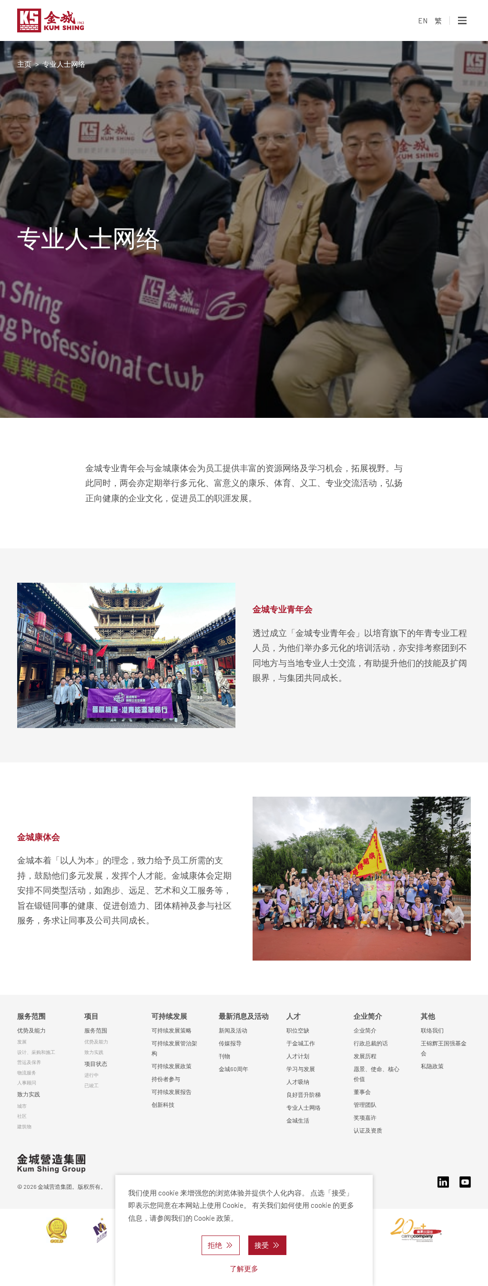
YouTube (465, 1182)
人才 (293, 1016)
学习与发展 (300, 1068)
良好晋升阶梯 (303, 1094)
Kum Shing (73, 20)
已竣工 (91, 1085)
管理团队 (365, 1104)
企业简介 (368, 1016)
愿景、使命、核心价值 (376, 1073)
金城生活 (297, 1120)
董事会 (362, 1091)
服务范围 (31, 1016)
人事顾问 (26, 1082)
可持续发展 (169, 1016)
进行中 (91, 1075)
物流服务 (26, 1072)
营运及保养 (29, 1062)
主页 (24, 64)
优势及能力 (31, 1030)
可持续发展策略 (172, 1030)
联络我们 (432, 1030)
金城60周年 (233, 1068)
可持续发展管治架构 (174, 1048)
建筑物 (24, 1126)
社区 (22, 1116)
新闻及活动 (233, 1030)
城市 (22, 1106)
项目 (91, 1016)
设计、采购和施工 (36, 1052)
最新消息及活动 (244, 1016)
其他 (428, 1016)
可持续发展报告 (172, 1091)
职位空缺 (297, 1030)
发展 (22, 1041)
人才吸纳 (297, 1081)
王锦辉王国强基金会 (444, 1048)
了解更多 (244, 1268)
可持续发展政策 (172, 1066)
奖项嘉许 (365, 1117)
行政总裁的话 (371, 1043)
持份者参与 (166, 1078)
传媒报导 (230, 1043)
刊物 (224, 1056)
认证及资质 (368, 1130)
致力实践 (28, 1094)
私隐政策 (432, 1066)
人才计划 (297, 1056)
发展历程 (365, 1056)
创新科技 (163, 1104)
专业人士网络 (303, 1107)
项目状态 (95, 1063)
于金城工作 (300, 1043)
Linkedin (443, 1182)
